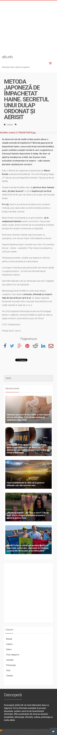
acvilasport (13, 730)
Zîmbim (9, 676)
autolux (26, 730)
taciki (34, 733)
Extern (9, 649)
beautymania (26, 733)
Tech (8, 670)
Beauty (9, 639)
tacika (43, 730)
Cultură (9, 644)
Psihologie (11, 665)
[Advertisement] (28, 28)
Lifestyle (10, 125)
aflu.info (5, 730)
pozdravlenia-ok (35, 730)
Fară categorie (12, 655)
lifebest (20, 730)
